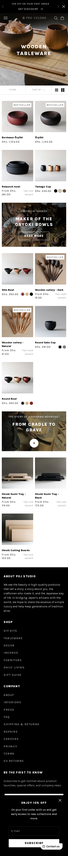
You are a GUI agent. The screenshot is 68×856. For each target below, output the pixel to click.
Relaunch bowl (11, 186)
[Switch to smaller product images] (62, 90)
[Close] (63, 6)
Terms (9, 753)
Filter (12, 90)
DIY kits (10, 630)
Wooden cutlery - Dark (49, 289)
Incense (11, 652)
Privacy (10, 746)
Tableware (13, 638)
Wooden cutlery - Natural (13, 344)
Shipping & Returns (22, 724)
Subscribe (34, 843)
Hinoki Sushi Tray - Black (47, 496)
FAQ (7, 717)
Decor (9, 645)
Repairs (11, 731)
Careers (11, 739)
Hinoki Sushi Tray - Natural (14, 496)
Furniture (13, 660)
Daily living (14, 667)
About (9, 695)
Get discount (28, 9)
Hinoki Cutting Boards (16, 550)
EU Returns (14, 761)
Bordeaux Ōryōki (12, 137)
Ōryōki (39, 137)
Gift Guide (13, 675)
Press (9, 709)
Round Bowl (9, 398)
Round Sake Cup (45, 342)
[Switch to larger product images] (56, 90)
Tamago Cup (43, 186)
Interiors (12, 702)
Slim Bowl (8, 289)
